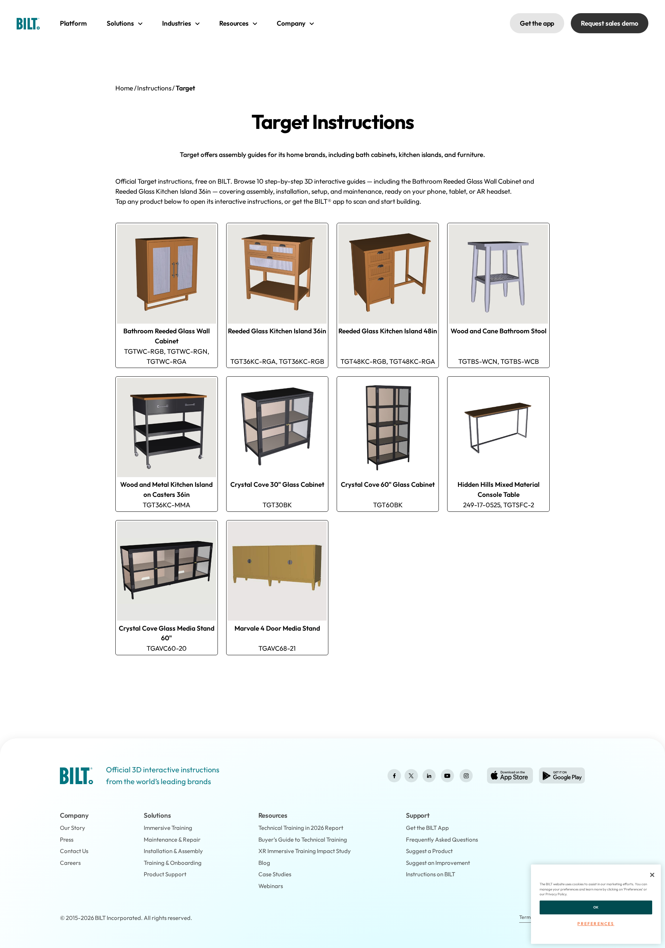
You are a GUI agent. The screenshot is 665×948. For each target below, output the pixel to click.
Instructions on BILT (430, 874)
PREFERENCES (595, 923)
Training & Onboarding (173, 862)
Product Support (165, 874)
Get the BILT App (427, 827)
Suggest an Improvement (438, 862)
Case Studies (274, 874)
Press (66, 839)
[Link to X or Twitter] (411, 775)
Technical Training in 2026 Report (300, 827)
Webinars (270, 885)
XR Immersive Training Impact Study (304, 850)
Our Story (72, 827)
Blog (264, 862)
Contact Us (74, 850)
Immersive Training (168, 827)
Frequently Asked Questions (442, 839)
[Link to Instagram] (466, 775)
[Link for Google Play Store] (562, 775)
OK (596, 907)
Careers (70, 862)
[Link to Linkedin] (429, 776)
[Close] (652, 875)
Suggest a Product (429, 850)
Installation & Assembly (173, 850)
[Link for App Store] (510, 775)
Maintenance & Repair (172, 839)
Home (124, 88)
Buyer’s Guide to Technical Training (302, 839)
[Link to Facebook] (394, 775)
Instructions (154, 88)
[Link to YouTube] (447, 776)
